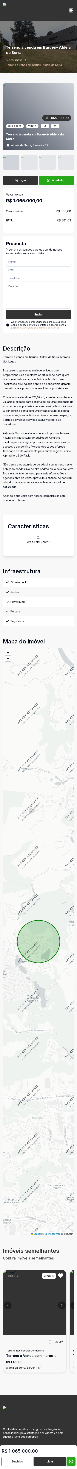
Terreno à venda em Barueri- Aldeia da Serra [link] (34, 64)
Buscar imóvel (14, 60)
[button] (8, 653)
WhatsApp (59, 180)
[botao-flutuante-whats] (71, 1461)
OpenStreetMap (52, 1233)
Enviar (38, 314)
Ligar (22, 180)
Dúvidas (17, 1461)
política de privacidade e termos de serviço (35, 327)
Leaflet (37, 1233)
